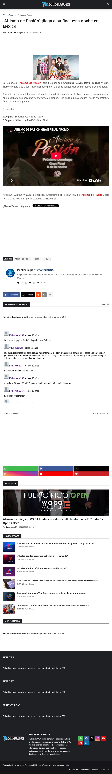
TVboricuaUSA (44, 270)
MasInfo (37, 259)
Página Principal (9, 15)
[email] (45, 282)
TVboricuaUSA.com (33, 765)
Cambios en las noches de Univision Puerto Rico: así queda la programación (55, 543)
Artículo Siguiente (100, 413)
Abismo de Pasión (25, 15)
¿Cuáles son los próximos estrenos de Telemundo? (43, 556)
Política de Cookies (89, 770)
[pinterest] (34, 282)
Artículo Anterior (11, 413)
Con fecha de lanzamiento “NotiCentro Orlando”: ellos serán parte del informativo (58, 581)
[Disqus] (56, 366)
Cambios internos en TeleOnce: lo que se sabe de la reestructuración (51, 593)
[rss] (41, 282)
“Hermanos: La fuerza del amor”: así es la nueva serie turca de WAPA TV (53, 605)
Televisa (46, 259)
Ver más (105, 304)
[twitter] (22, 282)
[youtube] (30, 282)
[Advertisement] (56, 44)
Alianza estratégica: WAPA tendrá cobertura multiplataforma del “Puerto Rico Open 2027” (54, 521)
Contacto (105, 770)
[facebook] (18, 282)
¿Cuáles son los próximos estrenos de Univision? (42, 568)
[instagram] (26, 282)
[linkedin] (38, 282)
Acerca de (73, 770)
